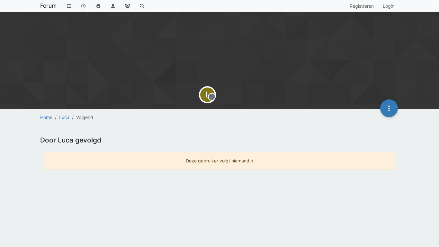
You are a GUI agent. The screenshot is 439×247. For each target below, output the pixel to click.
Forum (48, 5)
